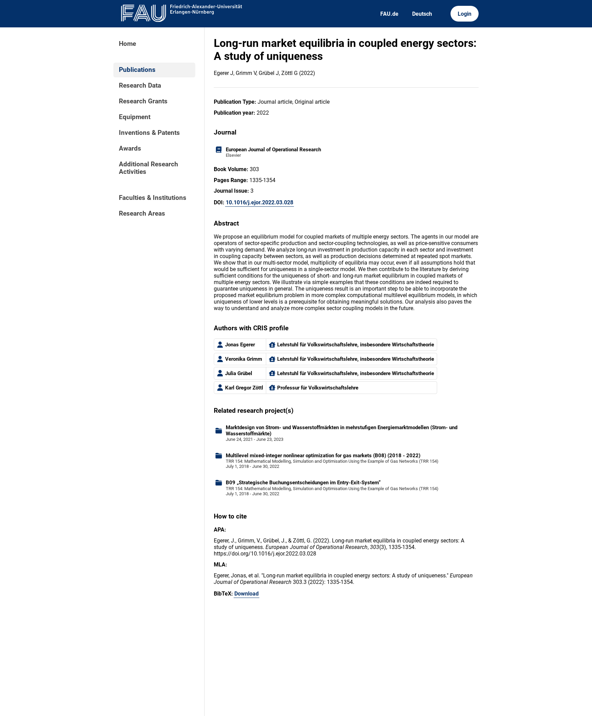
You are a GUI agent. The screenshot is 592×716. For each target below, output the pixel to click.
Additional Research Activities (148, 168)
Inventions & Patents (149, 133)
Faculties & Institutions (152, 198)
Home (127, 44)
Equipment (134, 117)
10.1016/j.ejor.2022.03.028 (259, 202)
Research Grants (143, 101)
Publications (137, 70)
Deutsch (422, 14)
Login (464, 14)
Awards (130, 148)
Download (246, 593)
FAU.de (389, 14)
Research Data (140, 85)
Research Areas (142, 213)
